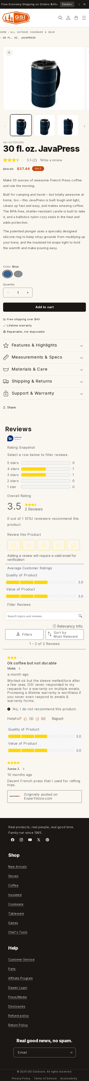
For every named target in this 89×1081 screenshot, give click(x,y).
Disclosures (16, 1006)
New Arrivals (17, 866)
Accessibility (68, 1078)
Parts (12, 969)
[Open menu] (84, 18)
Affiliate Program (20, 978)
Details (67, 4)
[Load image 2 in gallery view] (44, 125)
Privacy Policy (21, 1078)
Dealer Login (17, 987)
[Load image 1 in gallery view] (21, 125)
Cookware (16, 904)
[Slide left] (4, 126)
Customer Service (21, 959)
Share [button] (11, 407)
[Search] (60, 18)
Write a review (51, 160)
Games (13, 923)
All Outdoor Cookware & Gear (32, 32)
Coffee (13, 885)
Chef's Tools (17, 932)
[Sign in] (68, 18)
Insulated (15, 895)
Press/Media (17, 997)
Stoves (13, 876)
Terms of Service (45, 1078)
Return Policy (18, 1025)
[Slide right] (84, 126)
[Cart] (76, 18)
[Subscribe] (71, 1052)
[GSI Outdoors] (16, 17)
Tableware (16, 913)
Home (3, 32)
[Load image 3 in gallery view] (68, 125)
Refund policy (18, 1015)
